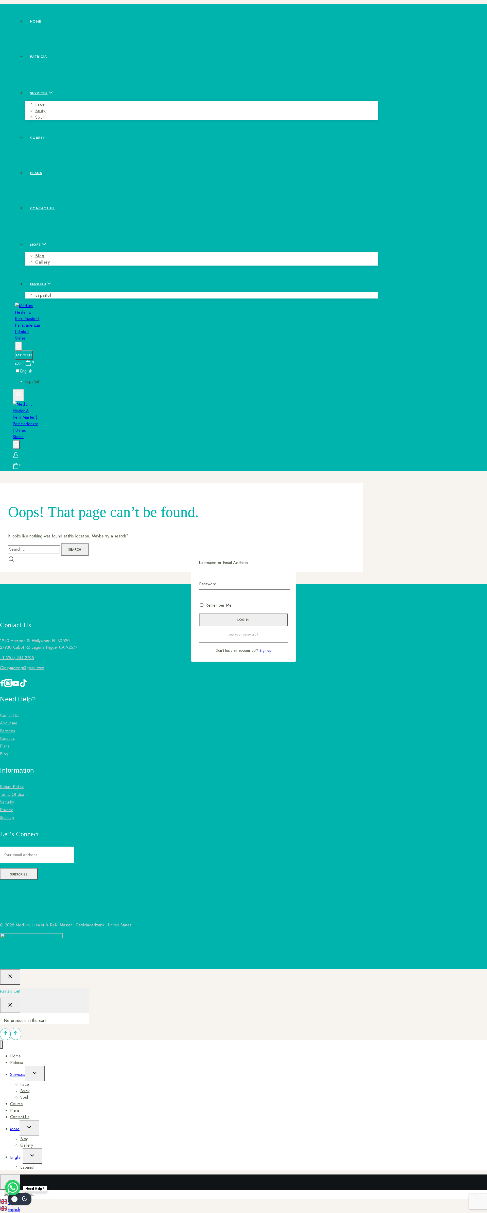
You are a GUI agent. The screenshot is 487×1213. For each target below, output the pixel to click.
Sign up (265, 650)
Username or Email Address (223, 563)
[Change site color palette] (19, 1199)
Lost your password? (244, 634)
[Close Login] (10, 977)
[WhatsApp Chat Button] (12, 1187)
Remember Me (218, 605)
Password (207, 584)
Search (482, 1194)
